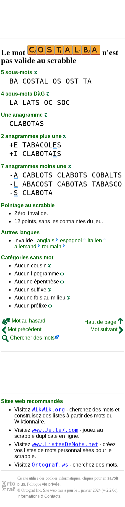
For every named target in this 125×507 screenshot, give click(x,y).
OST (72, 81)
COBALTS (107, 175)
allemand (25, 246)
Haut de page (101, 322)
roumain (51, 246)
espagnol (71, 240)
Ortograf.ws (50, 465)
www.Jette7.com (55, 430)
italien (95, 240)
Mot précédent (23, 329)
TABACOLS (41, 145)
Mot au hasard (27, 321)
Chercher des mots (32, 338)
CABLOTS (37, 175)
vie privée (51, 484)
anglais (45, 240)
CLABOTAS (26, 123)
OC (48, 102)
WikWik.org (48, 409)
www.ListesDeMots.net (65, 444)
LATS (31, 102)
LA (13, 102)
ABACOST (37, 184)
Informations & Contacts (38, 496)
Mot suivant (104, 329)
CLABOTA (37, 192)
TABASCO (107, 184)
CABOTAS (72, 184)
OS (57, 81)
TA (87, 81)
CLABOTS (72, 175)
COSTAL (35, 81)
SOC (63, 102)
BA (13, 81)
